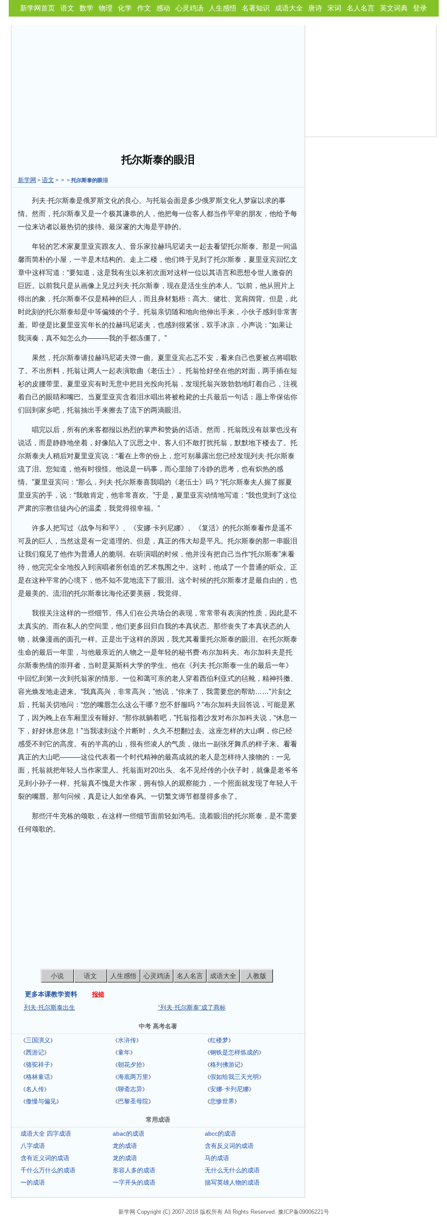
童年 (124, 1052)
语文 (67, 8)
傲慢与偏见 (41, 1101)
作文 (144, 8)
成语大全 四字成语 (46, 1133)
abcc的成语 (220, 1133)
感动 (163, 8)
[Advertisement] (158, 86)
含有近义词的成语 (45, 1157)
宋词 (334, 8)
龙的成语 (125, 1145)
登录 (420, 8)
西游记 (35, 1052)
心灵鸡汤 (189, 8)
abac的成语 (128, 1133)
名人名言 (361, 8)
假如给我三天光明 (234, 1076)
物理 (106, 8)
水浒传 (127, 1040)
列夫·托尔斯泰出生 (49, 1007)
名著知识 (256, 8)
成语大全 (289, 8)
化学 (125, 8)
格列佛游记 (225, 1064)
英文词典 (394, 8)
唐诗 (315, 8)
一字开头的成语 (134, 1182)
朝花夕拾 (130, 1064)
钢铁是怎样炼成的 (234, 1052)
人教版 (256, 975)
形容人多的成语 (134, 1170)
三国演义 (38, 1040)
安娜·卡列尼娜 (229, 1088)
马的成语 (217, 1157)
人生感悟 (223, 8)
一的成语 (33, 1182)
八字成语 (33, 1145)
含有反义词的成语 (229, 1145)
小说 (57, 975)
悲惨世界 (222, 1101)
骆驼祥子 (38, 1064)
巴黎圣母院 (133, 1101)
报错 (98, 994)
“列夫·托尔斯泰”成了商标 (192, 1007)
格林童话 (38, 1076)
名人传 (35, 1088)
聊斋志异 (130, 1088)
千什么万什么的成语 (48, 1170)
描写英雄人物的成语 (232, 1182)
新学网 (27, 179)
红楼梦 (219, 1040)
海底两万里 (133, 1076)
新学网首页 (37, 8)
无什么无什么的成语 (232, 1170)
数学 (86, 8)
